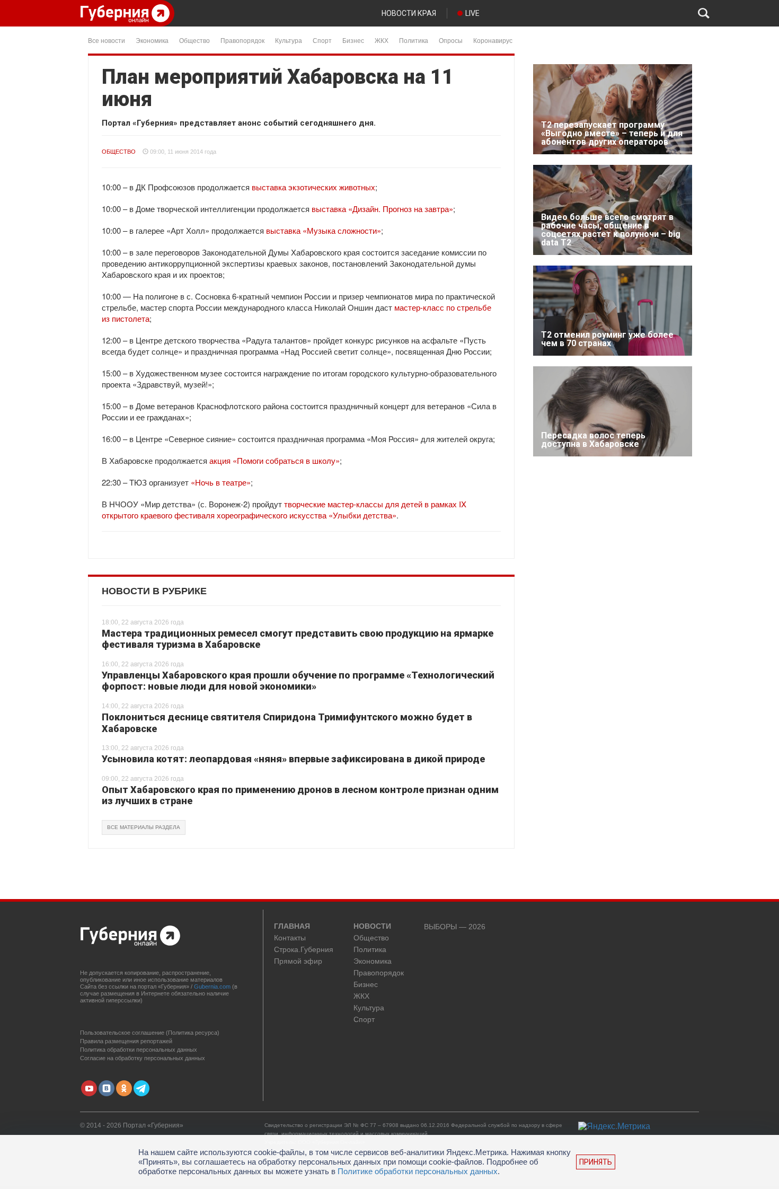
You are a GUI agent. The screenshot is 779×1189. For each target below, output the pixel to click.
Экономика (152, 40)
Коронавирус (492, 40)
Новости (372, 926)
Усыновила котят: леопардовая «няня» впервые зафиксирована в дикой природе (293, 758)
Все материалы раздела (143, 827)
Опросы (451, 40)
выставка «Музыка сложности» (323, 230)
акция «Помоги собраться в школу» (274, 460)
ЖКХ (381, 40)
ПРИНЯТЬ (595, 1162)
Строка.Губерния (303, 950)
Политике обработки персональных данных (418, 1171)
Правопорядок (242, 40)
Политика (413, 40)
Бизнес (353, 40)
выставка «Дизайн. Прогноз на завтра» (382, 208)
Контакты (290, 938)
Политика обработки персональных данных (138, 1049)
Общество (194, 40)
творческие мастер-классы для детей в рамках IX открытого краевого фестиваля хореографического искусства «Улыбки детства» (284, 509)
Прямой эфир (298, 961)
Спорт (322, 40)
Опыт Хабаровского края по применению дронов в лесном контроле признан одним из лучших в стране (300, 795)
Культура (288, 40)
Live (472, 13)
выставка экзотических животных (313, 186)
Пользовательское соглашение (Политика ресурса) (149, 1032)
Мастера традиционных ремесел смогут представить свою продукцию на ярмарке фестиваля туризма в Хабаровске (297, 639)
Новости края (409, 13)
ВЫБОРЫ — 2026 (454, 927)
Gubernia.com (212, 986)
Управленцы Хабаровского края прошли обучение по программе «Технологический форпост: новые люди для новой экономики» (298, 681)
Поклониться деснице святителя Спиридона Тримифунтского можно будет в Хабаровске (287, 722)
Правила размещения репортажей (126, 1041)
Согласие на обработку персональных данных (142, 1058)
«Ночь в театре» (221, 482)
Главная (292, 926)
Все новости (106, 40)
